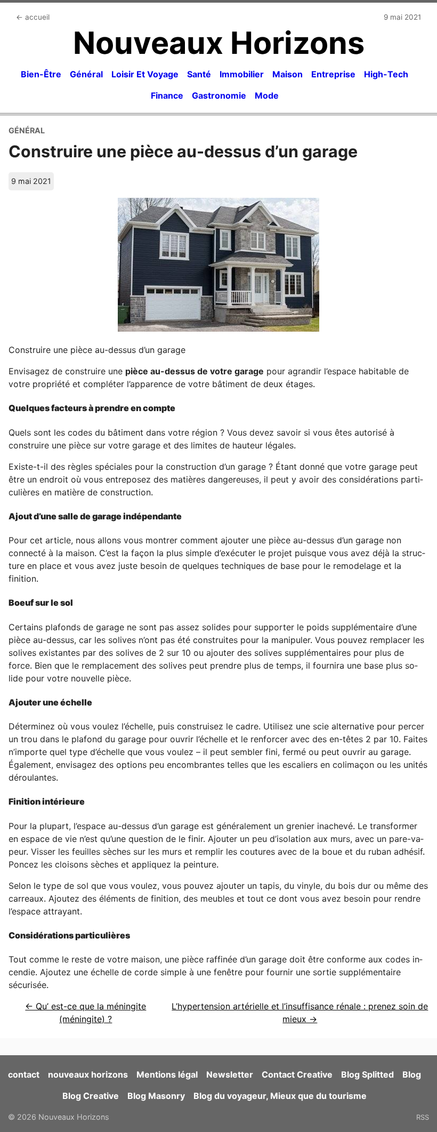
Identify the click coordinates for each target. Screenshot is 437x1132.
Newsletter (229, 1074)
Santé (199, 74)
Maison (287, 74)
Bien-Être (41, 74)
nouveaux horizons (88, 1074)
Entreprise (333, 74)
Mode (267, 95)
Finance (167, 95)
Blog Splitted (367, 1074)
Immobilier (242, 74)
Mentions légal (167, 1074)
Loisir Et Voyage (145, 74)
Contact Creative (297, 1074)
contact (23, 1074)
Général (86, 74)
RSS (422, 1117)
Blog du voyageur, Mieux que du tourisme (280, 1095)
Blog (411, 1074)
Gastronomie (219, 95)
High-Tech (386, 74)
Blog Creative (90, 1095)
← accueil (33, 17)
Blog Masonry (156, 1095)
